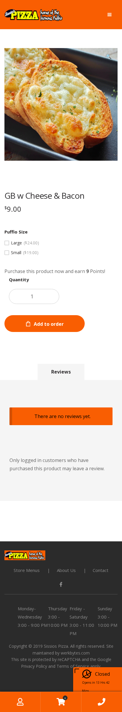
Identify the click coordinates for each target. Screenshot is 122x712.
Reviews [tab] (61, 372)
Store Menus (27, 570)
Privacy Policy (34, 666)
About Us (66, 570)
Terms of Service (73, 666)
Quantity (19, 279)
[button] (108, 57)
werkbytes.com (75, 653)
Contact (100, 570)
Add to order (49, 324)
